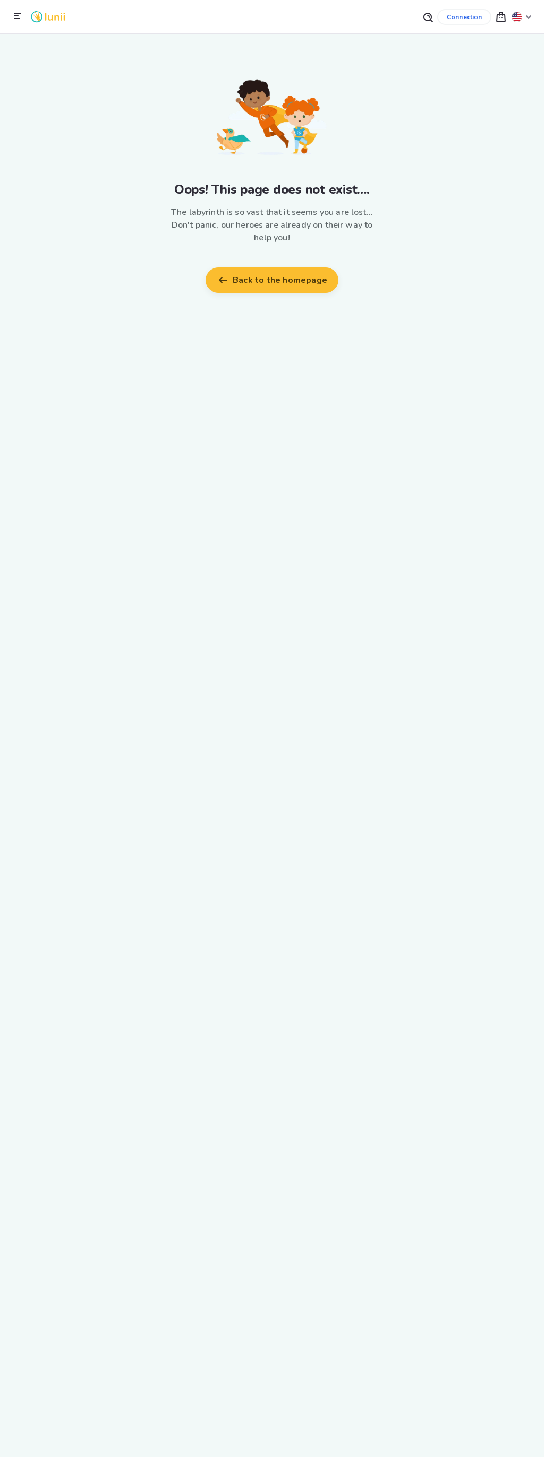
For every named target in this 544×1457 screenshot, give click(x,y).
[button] (501, 16)
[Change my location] (522, 16)
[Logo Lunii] (48, 16)
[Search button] (427, 16)
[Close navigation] (17, 16)
